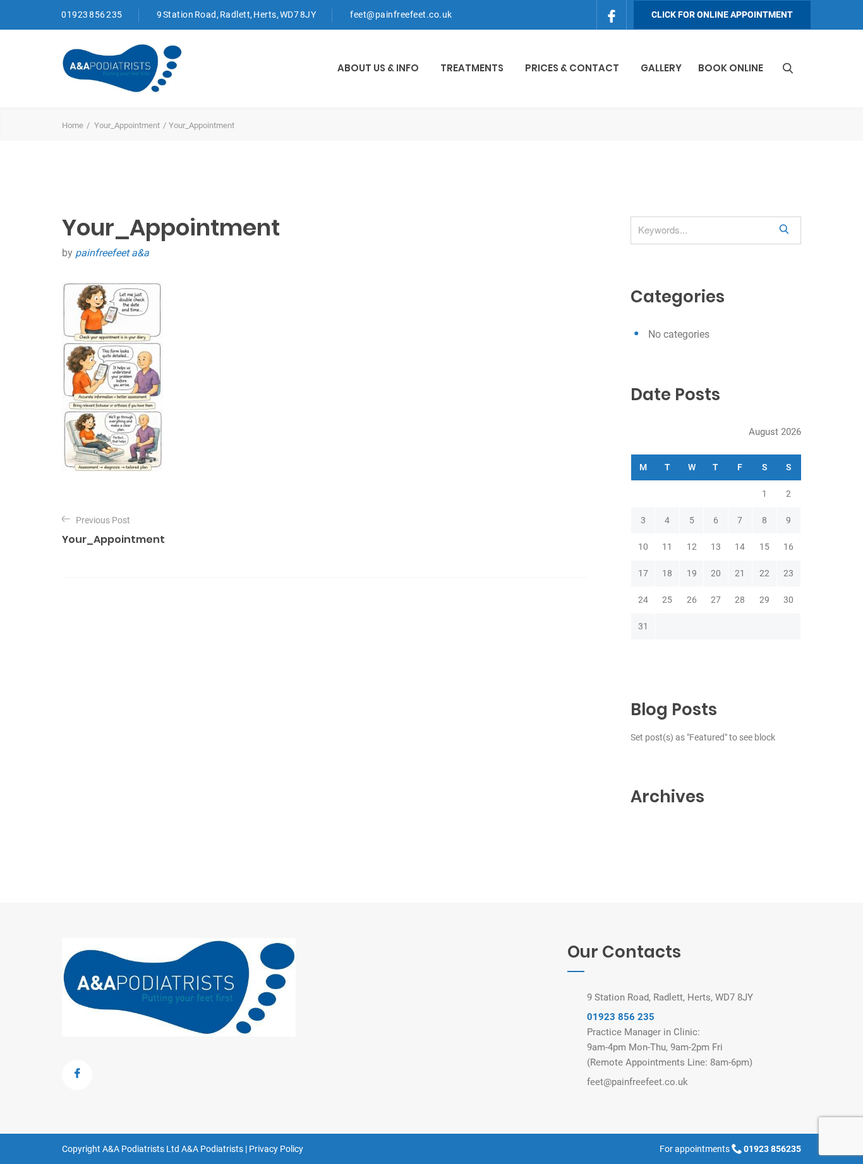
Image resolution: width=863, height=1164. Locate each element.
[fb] (611, 13)
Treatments (472, 67)
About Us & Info (378, 67)
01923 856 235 (92, 14)
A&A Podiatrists (212, 1149)
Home (72, 125)
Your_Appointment (127, 125)
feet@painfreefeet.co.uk (401, 14)
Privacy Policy (276, 1149)
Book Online (730, 67)
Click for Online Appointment (722, 14)
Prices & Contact (572, 67)
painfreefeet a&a (112, 253)
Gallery (661, 67)
